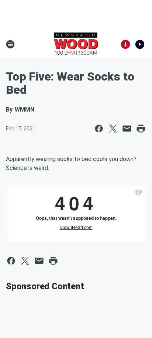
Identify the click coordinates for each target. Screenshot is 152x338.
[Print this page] (141, 128)
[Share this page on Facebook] (99, 128)
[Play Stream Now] (139, 44)
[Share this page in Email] (127, 128)
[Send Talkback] (125, 44)
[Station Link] (76, 44)
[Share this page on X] (113, 128)
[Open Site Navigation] (10, 44)
